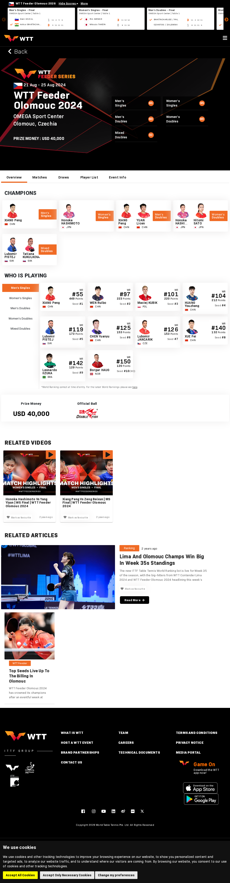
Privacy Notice (189, 742)
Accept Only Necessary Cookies (67, 875)
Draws (63, 177)
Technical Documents (139, 752)
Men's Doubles (20, 308)
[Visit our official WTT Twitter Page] (142, 811)
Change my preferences (116, 875)
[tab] (14, 177)
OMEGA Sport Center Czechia (38, 120)
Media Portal (188, 752)
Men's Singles (20, 287)
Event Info (117, 177)
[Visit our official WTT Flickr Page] (133, 811)
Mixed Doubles (20, 328)
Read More (133, 600)
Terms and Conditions (196, 733)
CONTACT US (71, 762)
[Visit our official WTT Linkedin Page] (113, 811)
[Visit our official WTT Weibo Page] (123, 811)
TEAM (123, 733)
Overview (14, 177)
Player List (89, 177)
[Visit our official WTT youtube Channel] (103, 811)
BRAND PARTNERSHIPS (80, 752)
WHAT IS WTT (72, 733)
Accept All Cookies (20, 875)
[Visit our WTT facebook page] (83, 811)
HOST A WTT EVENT (77, 742)
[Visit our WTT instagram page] (93, 811)
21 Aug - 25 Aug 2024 (45, 85)
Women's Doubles (21, 318)
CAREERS (126, 742)
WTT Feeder (20, 663)
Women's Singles (20, 298)
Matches (39, 177)
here (134, 387)
